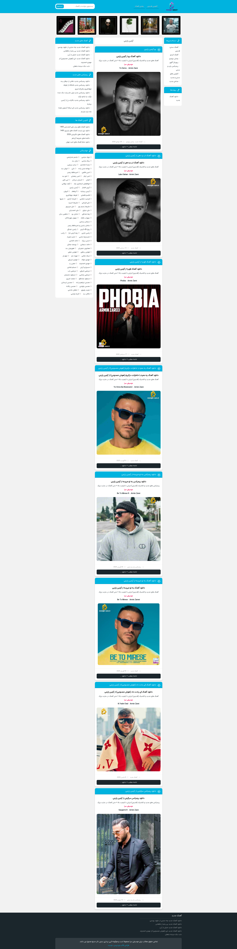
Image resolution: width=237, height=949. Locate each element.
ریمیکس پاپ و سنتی (134, 567)
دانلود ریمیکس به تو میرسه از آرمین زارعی (138, 474)
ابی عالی (65, 180)
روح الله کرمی (85, 229)
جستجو (60, 6)
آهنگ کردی (174, 55)
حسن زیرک (86, 241)
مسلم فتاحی (71, 267)
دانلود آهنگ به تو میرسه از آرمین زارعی (140, 581)
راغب (63, 233)
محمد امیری (70, 279)
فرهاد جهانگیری (71, 195)
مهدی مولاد (85, 260)
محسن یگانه (71, 286)
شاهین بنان (63, 214)
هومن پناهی (85, 252)
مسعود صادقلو (84, 279)
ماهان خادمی (72, 290)
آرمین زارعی (128, 41)
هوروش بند (69, 248)
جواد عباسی (85, 157)
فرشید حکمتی (85, 199)
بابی (73, 168)
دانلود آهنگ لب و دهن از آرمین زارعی (141, 155)
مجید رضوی (85, 290)
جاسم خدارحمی (72, 157)
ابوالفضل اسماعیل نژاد (82, 184)
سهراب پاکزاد (85, 218)
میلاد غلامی (86, 256)
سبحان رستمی (84, 222)
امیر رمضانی (75, 176)
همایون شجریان (84, 248)
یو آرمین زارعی (150, 49)
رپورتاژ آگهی (173, 62)
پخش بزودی (130, 142)
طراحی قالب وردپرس (121, 945)
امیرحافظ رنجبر (72, 172)
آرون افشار (86, 187)
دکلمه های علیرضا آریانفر (81, 138)
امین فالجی (86, 172)
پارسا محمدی (85, 165)
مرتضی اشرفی (85, 271)
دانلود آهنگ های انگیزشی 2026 (78, 134)
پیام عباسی (86, 161)
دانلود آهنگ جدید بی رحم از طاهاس (76, 51)
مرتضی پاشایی (84, 275)
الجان (88, 180)
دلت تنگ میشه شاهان (81, 66)
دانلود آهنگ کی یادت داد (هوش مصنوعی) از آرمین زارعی (132, 685)
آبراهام (74, 191)
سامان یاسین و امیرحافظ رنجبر (79, 225)
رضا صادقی (86, 214)
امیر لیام (87, 176)
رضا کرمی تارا (73, 233)
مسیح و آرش (85, 267)
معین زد (72, 263)
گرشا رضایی (75, 294)
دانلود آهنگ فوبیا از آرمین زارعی (143, 262)
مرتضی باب (72, 271)
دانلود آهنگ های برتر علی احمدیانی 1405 (75, 127)
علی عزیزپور (70, 206)
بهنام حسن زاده (84, 168)
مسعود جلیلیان (69, 275)
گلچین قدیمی (152, 6)
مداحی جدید (173, 81)
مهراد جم (74, 256)
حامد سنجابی (85, 244)
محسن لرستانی (66, 282)
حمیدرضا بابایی (84, 237)
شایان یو (75, 214)
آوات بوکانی (66, 184)
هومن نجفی (72, 252)
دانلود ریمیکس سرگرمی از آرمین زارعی (140, 791)
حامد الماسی (73, 241)
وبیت (110, 945)
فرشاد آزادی (71, 199)
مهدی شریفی (73, 260)
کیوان (66, 191)
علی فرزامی (86, 203)
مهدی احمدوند (84, 263)
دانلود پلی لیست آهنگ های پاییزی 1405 (75, 130)
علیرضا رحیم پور (84, 206)
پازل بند (75, 161)
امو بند (64, 176)
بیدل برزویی (71, 165)
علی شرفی (86, 210)
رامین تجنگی (71, 229)
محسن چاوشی (84, 286)
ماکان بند (86, 294)
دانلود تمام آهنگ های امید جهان (78, 142)
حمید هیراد (71, 237)
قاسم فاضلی (85, 195)
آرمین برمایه (85, 191)
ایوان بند (64, 168)
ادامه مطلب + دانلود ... (128, 147)
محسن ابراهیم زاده (83, 282)
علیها (61, 199)
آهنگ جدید (138, 142)
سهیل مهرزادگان (71, 218)
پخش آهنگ (139, 6)
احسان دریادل (77, 180)
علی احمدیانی (74, 210)
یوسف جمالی (71, 244)
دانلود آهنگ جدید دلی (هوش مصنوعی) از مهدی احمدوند (161, 931)
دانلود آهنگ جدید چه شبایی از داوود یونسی (74, 47)
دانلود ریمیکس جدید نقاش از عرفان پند (75, 81)
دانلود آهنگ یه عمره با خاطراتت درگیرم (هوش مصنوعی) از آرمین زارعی (127, 368)
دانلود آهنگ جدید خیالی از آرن (79, 55)
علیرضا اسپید (73, 203)
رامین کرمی (86, 233)
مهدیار (65, 256)
